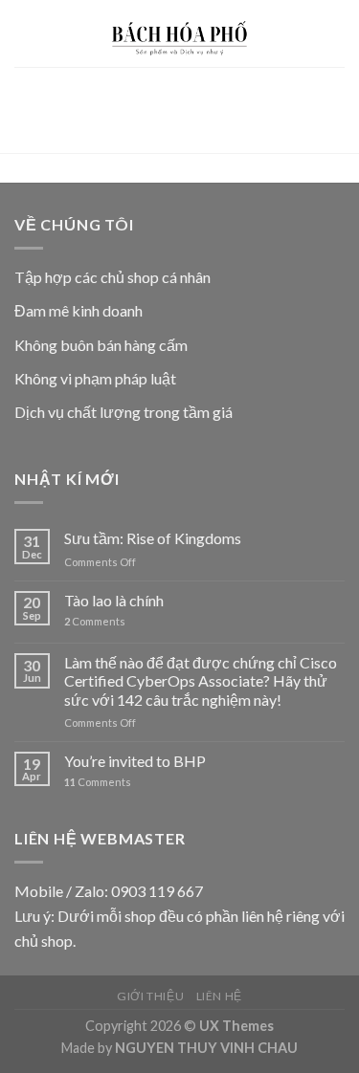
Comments (94, 621)
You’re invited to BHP (135, 761)
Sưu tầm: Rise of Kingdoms (152, 538)
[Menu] (25, 33)
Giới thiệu (150, 996)
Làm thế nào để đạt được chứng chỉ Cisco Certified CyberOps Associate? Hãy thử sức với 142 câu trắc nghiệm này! (200, 680)
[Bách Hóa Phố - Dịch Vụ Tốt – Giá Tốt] (180, 33)
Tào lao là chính (114, 600)
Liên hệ (219, 996)
